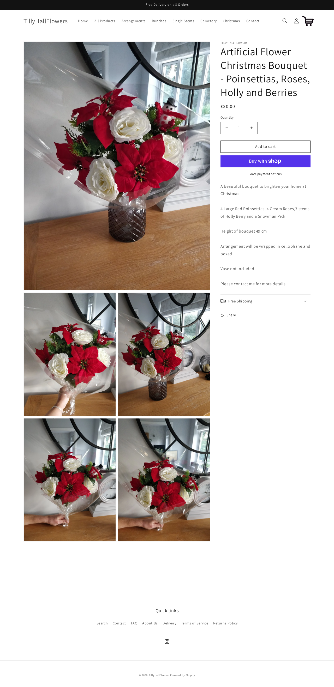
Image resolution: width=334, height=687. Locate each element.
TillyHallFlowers (159, 675)
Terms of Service (194, 623)
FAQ (134, 623)
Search (102, 623)
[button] (285, 21)
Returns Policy (225, 623)
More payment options (265, 173)
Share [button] (231, 315)
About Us (150, 623)
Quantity (227, 117)
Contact (119, 623)
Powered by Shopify (182, 675)
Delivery (169, 623)
